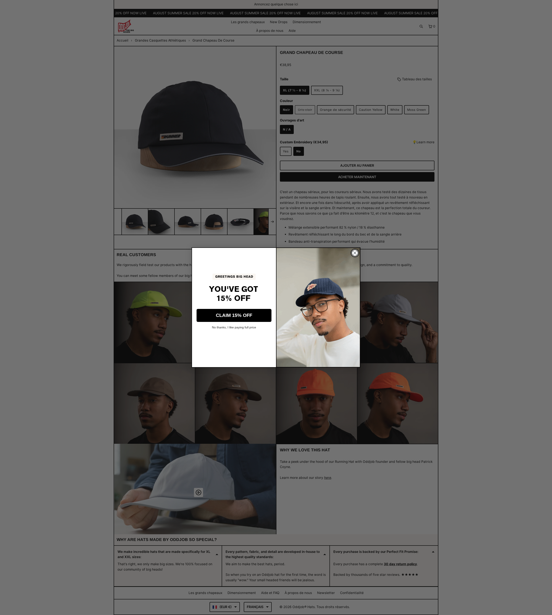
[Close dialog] (355, 253)
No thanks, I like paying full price (234, 327)
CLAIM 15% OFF (234, 315)
